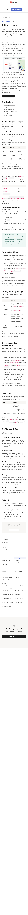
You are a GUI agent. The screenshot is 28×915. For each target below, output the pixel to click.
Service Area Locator (6, 606)
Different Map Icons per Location (6, 599)
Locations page (10, 216)
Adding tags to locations (9, 105)
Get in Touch (15, 530)
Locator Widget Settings (7, 577)
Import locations (7, 505)
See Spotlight (18, 484)
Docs (3, 21)
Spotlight (4, 571)
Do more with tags (8, 115)
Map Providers (5, 549)
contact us (20, 639)
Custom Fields (18, 562)
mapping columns (21, 201)
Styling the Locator (18, 577)
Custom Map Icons (6, 560)
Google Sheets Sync (6, 566)
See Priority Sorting (6, 458)
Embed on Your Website (7, 552)
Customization (7, 574)
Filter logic (6, 113)
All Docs (6, 539)
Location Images (18, 571)
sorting (18, 316)
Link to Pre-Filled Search (7, 594)
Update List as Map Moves (5, 563)
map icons (13, 316)
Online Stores (17, 569)
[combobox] (14, 17)
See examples (14, 639)
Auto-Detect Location (6, 569)
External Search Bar (19, 590)
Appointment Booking (19, 585)
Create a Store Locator (7, 585)
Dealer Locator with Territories (19, 603)
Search (3, 558)
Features (6, 555)
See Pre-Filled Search (10, 493)
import (20, 223)
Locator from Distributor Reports (6, 591)
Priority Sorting (18, 560)
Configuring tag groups (9, 109)
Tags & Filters (17, 126)
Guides (5, 583)
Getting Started (8, 542)
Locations (4, 547)
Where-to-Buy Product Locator (8, 588)
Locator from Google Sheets (18, 595)
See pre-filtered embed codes (15, 471)
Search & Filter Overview (7, 602)
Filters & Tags (17, 558)
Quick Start (4, 545)
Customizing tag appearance (10, 111)
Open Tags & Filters (7, 96)
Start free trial (13, 636)
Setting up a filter (8, 107)
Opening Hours (18, 566)
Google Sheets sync (9, 237)
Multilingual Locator (19, 598)
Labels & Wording (6, 579)
